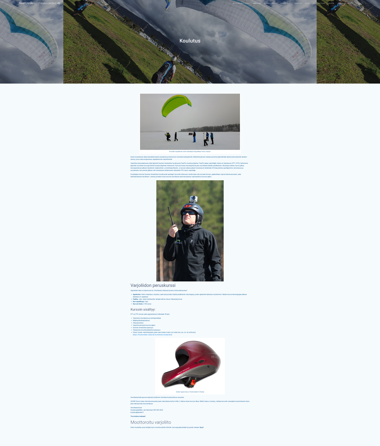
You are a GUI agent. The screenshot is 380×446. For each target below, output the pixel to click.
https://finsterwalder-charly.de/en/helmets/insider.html (152, 335)
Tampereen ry (39, 3)
